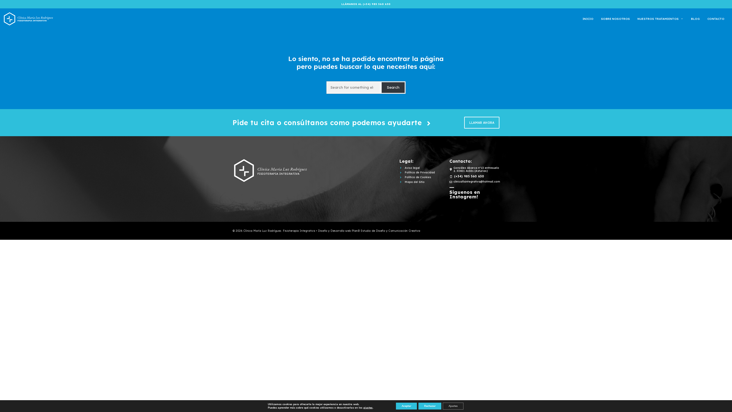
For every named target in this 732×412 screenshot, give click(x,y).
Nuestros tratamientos (658, 19)
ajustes (368, 408)
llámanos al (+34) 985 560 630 (366, 4)
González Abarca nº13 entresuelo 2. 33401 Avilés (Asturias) (476, 169)
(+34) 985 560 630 (469, 176)
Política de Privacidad (420, 172)
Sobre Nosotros (615, 19)
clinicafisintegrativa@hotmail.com (476, 181)
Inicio (588, 19)
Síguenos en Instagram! (464, 194)
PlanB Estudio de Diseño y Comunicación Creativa (386, 231)
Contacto (715, 19)
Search (393, 87)
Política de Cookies (418, 177)
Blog (695, 19)
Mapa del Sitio (415, 182)
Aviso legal (412, 168)
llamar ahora (481, 123)
